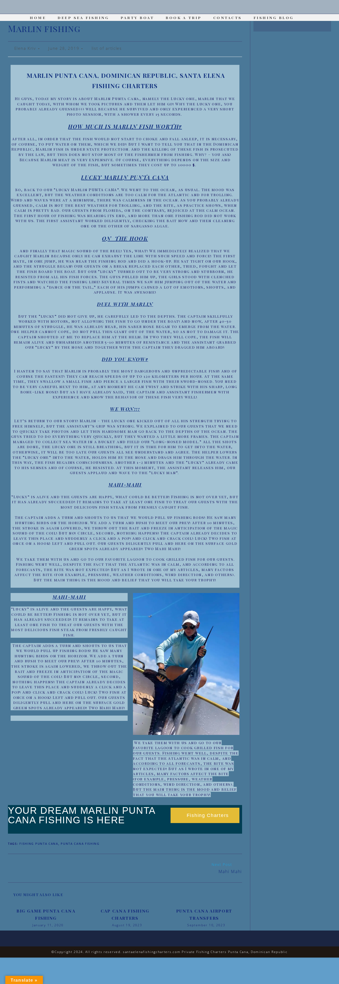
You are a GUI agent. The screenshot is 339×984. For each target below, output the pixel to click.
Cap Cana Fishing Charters (125, 914)
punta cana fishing (80, 844)
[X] (155, 7)
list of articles (107, 48)
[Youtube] (176, 7)
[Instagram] (169, 7)
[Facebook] (162, 7)
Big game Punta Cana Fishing (45, 914)
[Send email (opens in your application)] (183, 7)
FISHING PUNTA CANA (38, 844)
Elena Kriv (25, 48)
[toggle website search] (307, 17)
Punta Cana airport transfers (204, 914)
